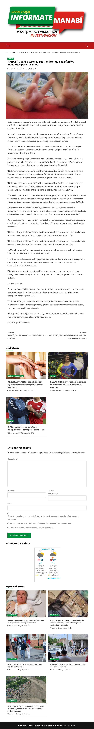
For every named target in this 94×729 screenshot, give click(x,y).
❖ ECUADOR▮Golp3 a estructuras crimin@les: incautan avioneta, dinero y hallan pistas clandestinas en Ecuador (67, 622)
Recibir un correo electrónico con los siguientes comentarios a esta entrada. (40, 523)
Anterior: (26, 335)
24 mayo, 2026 (68, 391)
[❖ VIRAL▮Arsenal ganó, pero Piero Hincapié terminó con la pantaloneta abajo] (26, 410)
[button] (8, 45)
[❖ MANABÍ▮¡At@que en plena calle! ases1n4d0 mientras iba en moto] (68, 648)
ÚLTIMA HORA (12, 615)
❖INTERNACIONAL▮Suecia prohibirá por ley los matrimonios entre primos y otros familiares (25, 385)
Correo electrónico (53, 492)
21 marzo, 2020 (27, 69)
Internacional (19, 376)
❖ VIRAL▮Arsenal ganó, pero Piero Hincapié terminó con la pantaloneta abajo (25, 428)
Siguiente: (67, 335)
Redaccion (12, 626)
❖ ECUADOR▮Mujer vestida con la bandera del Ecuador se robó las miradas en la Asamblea (68, 385)
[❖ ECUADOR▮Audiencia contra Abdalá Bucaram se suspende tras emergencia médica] (26, 603)
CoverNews (58, 725)
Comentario (12, 459)
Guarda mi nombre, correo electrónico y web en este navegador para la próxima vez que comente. (44, 517)
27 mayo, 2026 (26, 391)
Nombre (11, 490)
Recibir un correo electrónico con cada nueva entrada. (32, 528)
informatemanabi (14, 69)
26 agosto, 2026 (22, 626)
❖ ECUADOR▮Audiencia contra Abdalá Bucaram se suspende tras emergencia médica (25, 621)
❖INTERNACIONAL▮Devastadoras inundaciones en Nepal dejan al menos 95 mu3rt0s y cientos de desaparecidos (25, 708)
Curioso (10, 59)
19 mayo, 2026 (26, 433)
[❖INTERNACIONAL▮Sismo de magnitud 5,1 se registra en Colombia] (26, 648)
